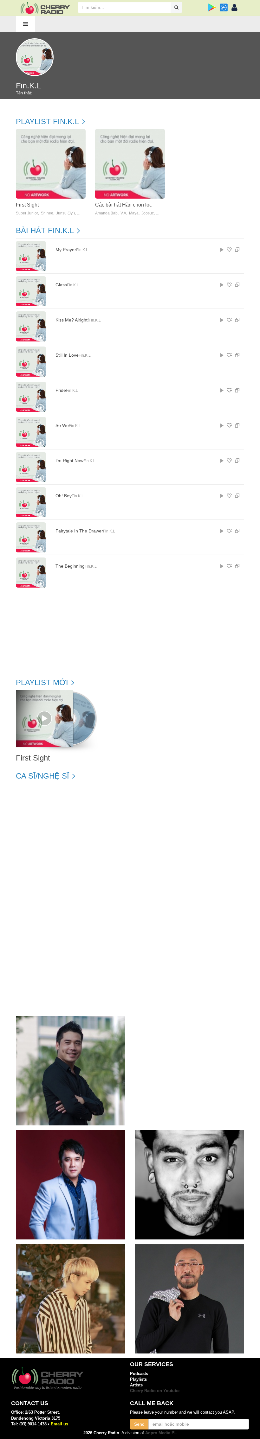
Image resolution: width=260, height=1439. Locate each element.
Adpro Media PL (161, 1432)
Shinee (47, 213)
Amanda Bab (106, 213)
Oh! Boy (63, 495)
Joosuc (147, 213)
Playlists (138, 1379)
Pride (60, 390)
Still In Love (67, 355)
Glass (61, 285)
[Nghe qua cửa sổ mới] (237, 249)
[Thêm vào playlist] (229, 249)
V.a (123, 213)
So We (62, 425)
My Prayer (65, 249)
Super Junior (27, 213)
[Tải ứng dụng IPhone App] (224, 7)
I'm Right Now (69, 460)
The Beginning (70, 566)
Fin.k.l (82, 250)
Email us (59, 1424)
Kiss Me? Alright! (72, 320)
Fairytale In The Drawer (79, 531)
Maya (134, 213)
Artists (136, 1385)
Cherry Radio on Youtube (154, 1390)
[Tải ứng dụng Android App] (212, 7)
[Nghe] (222, 249)
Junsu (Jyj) (65, 213)
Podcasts (139, 1373)
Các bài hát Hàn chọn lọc (123, 204)
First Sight (27, 204)
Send (139, 1424)
